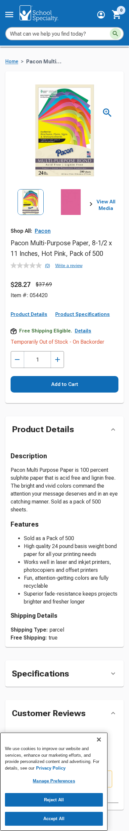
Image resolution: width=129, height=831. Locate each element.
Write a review (68, 265)
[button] (101, 14)
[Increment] (57, 359)
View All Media (106, 205)
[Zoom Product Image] (107, 112)
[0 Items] (116, 14)
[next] (91, 205)
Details (83, 331)
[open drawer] (9, 14)
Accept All (53, 818)
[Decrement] (17, 359)
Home (11, 61)
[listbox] (51, 214)
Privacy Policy (50, 768)
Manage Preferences (54, 781)
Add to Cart (64, 384)
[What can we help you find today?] (115, 33)
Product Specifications (82, 314)
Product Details (29, 314)
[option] (31, 214)
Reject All (54, 799)
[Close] (99, 739)
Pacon (43, 231)
